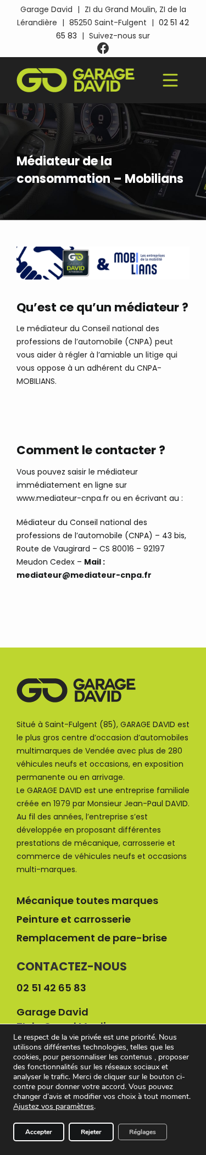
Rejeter (91, 1132)
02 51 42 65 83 (51, 988)
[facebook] (103, 48)
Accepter (38, 1132)
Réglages (142, 1132)
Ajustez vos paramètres (53, 1107)
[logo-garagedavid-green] (75, 71)
